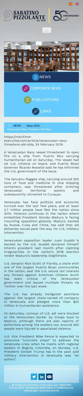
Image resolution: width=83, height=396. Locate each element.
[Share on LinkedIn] (41, 377)
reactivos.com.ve (49, 390)
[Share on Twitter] (34, 377)
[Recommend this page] (49, 377)
